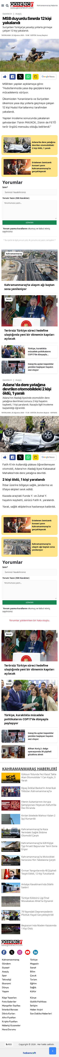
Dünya (5, 987)
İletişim (34, 1005)
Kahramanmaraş (10, 959)
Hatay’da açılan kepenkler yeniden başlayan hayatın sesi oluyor (41, 367)
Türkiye (34, 959)
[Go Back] (52, 1051)
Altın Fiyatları (9, 1017)
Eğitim (33, 983)
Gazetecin (7, 13)
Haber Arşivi (36, 1009)
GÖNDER (29, 222)
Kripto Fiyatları (10, 1021)
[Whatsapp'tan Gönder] (28, 77)
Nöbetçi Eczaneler (11, 1025)
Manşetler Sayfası (11, 1005)
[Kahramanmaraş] (29, 264)
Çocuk (33, 975)
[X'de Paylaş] (20, 77)
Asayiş (18, 13)
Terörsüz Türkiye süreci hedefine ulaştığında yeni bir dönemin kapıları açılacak (29, 334)
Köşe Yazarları (9, 997)
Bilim (32, 971)
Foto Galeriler (9, 1001)
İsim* (5, 187)
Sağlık (33, 987)
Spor (4, 975)
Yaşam (5, 991)
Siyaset (5, 967)
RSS (10, 1044)
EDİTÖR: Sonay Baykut (39, 35)
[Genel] (29, 310)
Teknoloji (6, 979)
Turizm (33, 979)
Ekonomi (6, 983)
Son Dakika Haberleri (41, 1013)
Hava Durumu (9, 1029)
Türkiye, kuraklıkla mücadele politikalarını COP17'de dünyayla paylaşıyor (39, 351)
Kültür (33, 991)
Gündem (6, 963)
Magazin (34, 963)
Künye (33, 997)
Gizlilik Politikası (38, 1001)
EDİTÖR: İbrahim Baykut (39, 413)
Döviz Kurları (8, 1013)
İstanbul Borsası (10, 1009)
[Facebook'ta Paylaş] (12, 77)
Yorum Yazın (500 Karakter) (15, 198)
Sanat (33, 967)
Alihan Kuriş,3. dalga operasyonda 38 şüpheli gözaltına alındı (39, 751)
